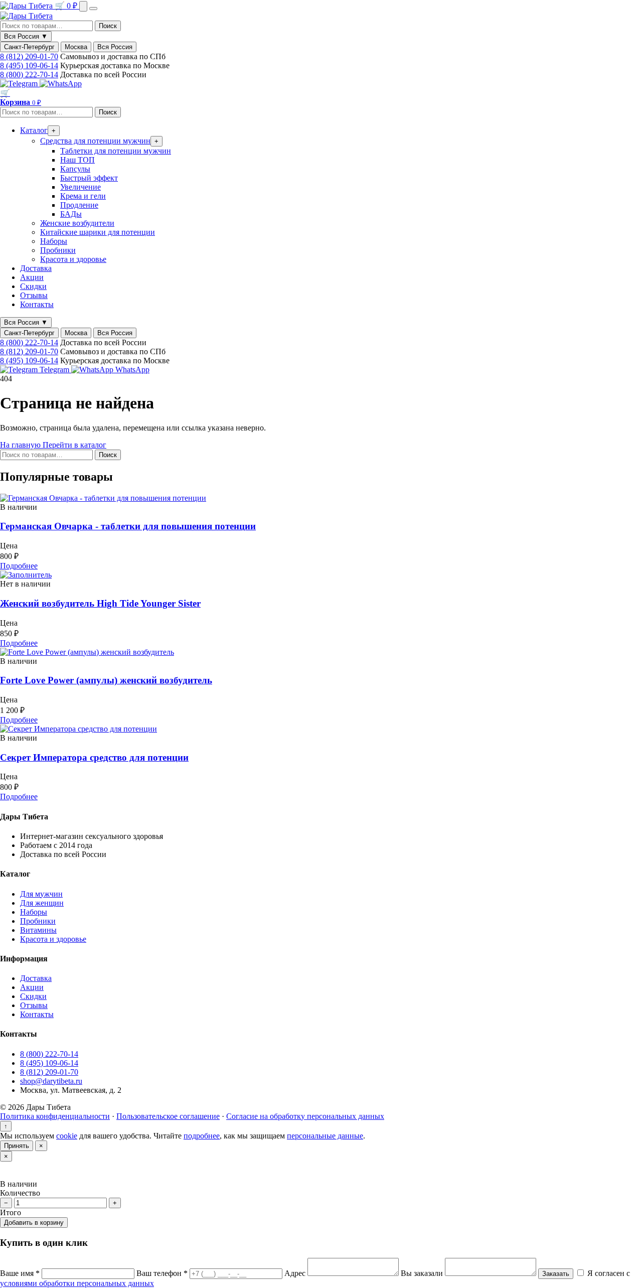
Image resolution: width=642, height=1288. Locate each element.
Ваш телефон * (163, 1273)
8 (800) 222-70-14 (29, 74)
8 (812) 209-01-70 (29, 56)
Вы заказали (423, 1273)
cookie (66, 1135)
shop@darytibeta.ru (51, 1081)
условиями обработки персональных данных (77, 1283)
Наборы (53, 241)
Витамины (38, 930)
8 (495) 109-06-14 (29, 65)
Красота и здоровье (73, 259)
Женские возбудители (77, 223)
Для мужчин (41, 894)
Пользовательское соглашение (168, 1116)
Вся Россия (114, 47)
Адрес (295, 1273)
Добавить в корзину (34, 1222)
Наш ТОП (77, 160)
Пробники (58, 250)
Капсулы (75, 169)
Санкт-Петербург (29, 47)
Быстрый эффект (89, 178)
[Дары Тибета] (27, 6)
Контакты (37, 304)
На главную (21, 445)
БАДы (71, 214)
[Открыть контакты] (83, 6)
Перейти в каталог (74, 445)
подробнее (202, 1135)
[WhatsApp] (61, 83)
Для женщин (42, 903)
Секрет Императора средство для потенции (94, 757)
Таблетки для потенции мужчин (115, 151)
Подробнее (19, 565)
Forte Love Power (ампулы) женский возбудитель (106, 680)
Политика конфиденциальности (55, 1116)
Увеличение (80, 187)
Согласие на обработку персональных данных (305, 1116)
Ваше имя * (21, 1273)
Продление (79, 205)
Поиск (108, 26)
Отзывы (34, 295)
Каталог (34, 130)
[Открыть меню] (93, 8)
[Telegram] (20, 83)
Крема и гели (83, 196)
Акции (32, 277)
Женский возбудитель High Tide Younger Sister (100, 603)
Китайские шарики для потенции (97, 232)
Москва (76, 47)
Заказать (555, 1273)
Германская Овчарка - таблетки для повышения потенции (128, 526)
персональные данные (325, 1135)
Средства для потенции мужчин (95, 140)
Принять (16, 1146)
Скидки (33, 286)
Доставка (36, 268)
